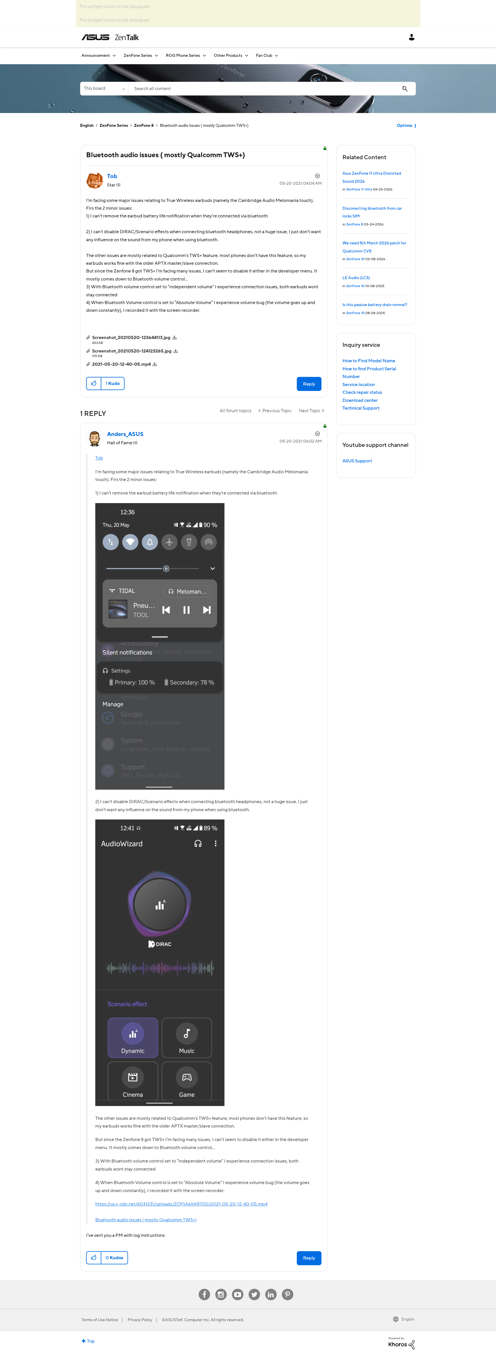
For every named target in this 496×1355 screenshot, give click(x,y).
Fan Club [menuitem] (264, 55)
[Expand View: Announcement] (114, 55)
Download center (360, 400)
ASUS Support (357, 461)
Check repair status (362, 392)
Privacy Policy (140, 1320)
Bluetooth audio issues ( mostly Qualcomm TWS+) (146, 1220)
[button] (94, 383)
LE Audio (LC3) (356, 278)
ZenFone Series (114, 125)
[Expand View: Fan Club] (276, 55)
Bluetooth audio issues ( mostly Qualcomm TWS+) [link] (204, 125)
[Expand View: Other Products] (246, 55)
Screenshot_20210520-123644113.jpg (131, 337)
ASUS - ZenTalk (110, 37)
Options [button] (404, 125)
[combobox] (272, 89)
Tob (99, 458)
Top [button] (91, 1341)
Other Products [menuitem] (228, 55)
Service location (358, 385)
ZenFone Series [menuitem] (138, 55)
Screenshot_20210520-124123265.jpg (132, 351)
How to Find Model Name (368, 361)
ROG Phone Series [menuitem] (183, 55)
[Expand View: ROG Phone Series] (204, 55)
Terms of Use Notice (100, 1320)
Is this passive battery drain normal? (374, 304)
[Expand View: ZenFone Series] (156, 55)
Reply (309, 384)
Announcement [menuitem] (96, 55)
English (87, 125)
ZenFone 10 (355, 259)
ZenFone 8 (144, 125)
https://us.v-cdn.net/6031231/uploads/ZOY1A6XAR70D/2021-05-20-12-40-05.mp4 (181, 1204)
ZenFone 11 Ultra (359, 189)
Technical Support (360, 408)
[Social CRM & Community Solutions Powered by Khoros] (401, 1343)
